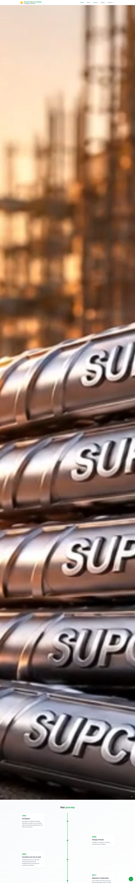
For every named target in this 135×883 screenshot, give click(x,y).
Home (82, 2)
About (88, 2)
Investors (110, 2)
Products (95, 2)
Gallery (103, 2)
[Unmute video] (132, 796)
